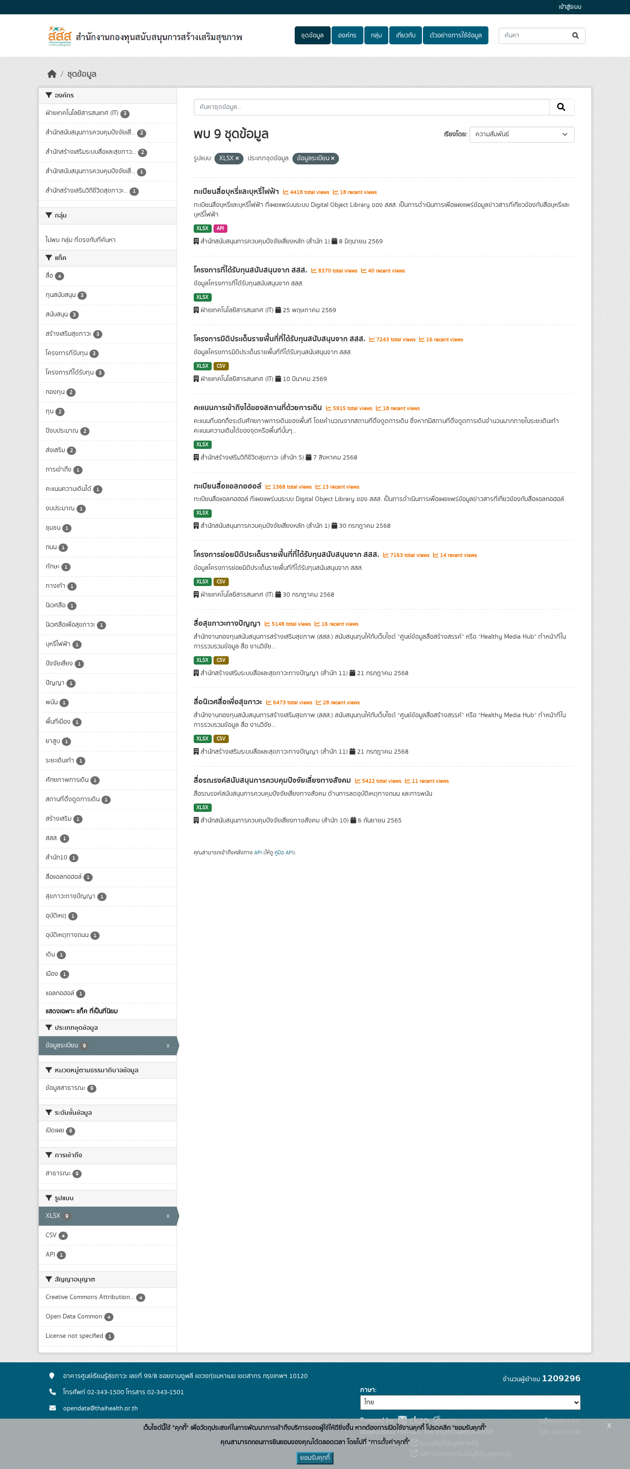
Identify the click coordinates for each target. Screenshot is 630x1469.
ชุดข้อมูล (312, 35)
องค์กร (347, 35)
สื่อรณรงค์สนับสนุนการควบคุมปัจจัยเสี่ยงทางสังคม (273, 780)
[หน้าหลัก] (52, 74)
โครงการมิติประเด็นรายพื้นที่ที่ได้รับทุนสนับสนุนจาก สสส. (280, 339)
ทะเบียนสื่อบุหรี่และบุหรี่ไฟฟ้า (237, 192)
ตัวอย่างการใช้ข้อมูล (456, 35)
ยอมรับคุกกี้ (315, 1458)
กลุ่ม (376, 35)
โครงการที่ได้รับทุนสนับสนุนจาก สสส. (251, 270)
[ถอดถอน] (237, 159)
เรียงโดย (455, 134)
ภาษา (367, 1390)
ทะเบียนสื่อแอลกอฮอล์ (228, 486)
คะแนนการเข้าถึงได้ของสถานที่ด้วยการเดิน (259, 408)
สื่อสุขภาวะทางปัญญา (228, 623)
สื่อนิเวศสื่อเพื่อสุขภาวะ (229, 702)
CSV (221, 366)
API (220, 228)
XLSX (202, 228)
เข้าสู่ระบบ (570, 7)
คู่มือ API (283, 852)
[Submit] (576, 36)
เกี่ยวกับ (406, 35)
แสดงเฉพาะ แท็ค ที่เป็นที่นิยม (82, 1011)
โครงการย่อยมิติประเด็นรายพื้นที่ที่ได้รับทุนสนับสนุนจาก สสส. (287, 555)
